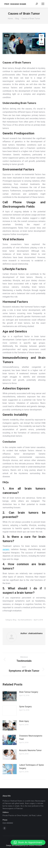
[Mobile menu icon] (42, 3)
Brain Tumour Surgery (28, 692)
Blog (6, 36)
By (25, 620)
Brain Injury (24, 721)
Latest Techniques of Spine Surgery (31, 766)
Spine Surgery (25, 706)
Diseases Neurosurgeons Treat (30, 737)
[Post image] (10, 696)
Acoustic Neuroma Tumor (30, 750)
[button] (28, 842)
